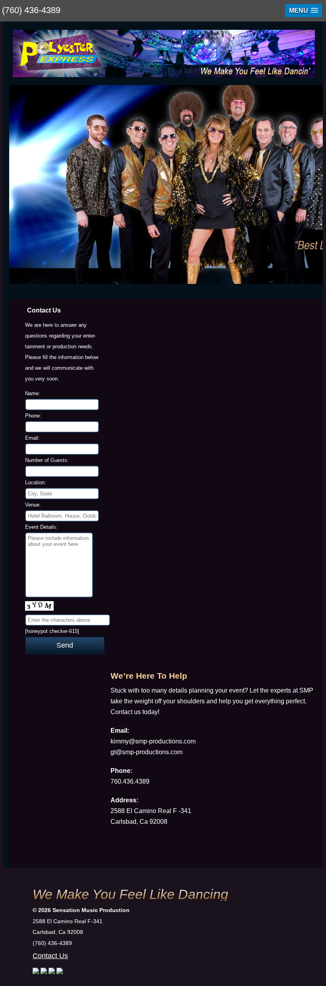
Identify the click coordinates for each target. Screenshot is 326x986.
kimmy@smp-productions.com (153, 741)
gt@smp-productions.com (146, 752)
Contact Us (50, 956)
